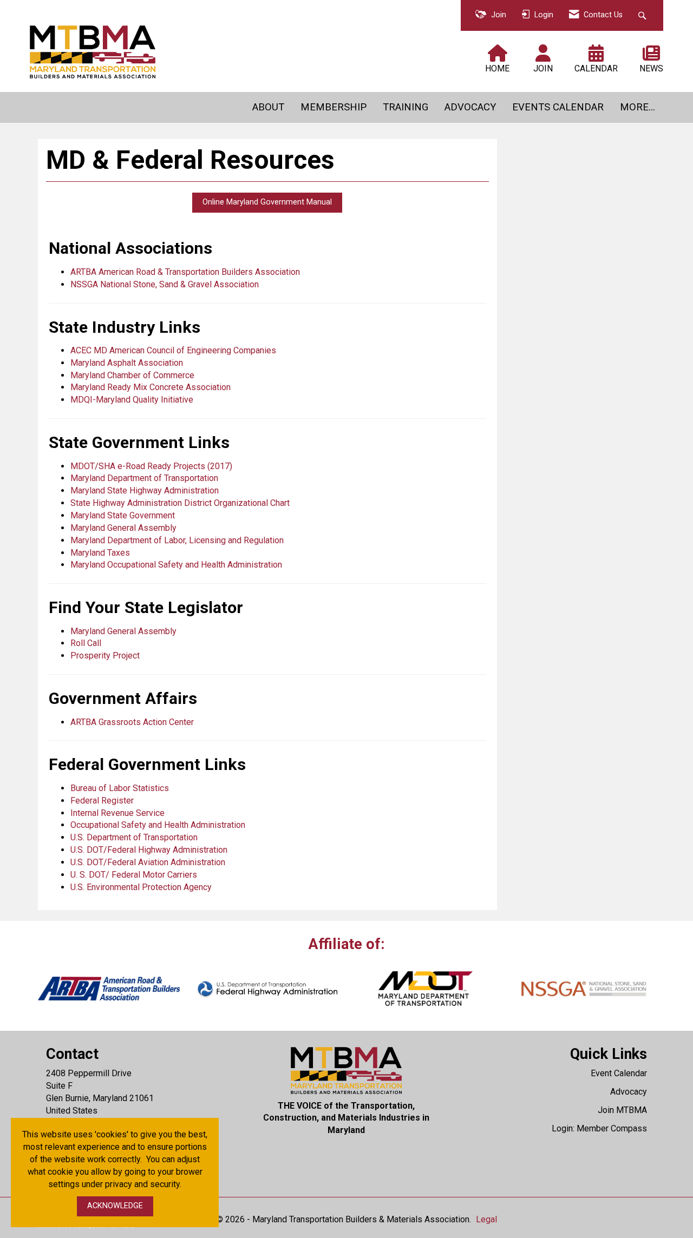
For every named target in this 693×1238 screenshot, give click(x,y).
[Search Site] (643, 15)
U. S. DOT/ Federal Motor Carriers (133, 875)
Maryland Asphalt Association (126, 363)
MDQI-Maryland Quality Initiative (131, 399)
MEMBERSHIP (333, 107)
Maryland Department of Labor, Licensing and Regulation (177, 540)
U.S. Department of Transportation (134, 837)
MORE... (637, 107)
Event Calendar (619, 1073)
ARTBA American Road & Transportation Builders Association (185, 272)
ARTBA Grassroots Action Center (132, 722)
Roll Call (85, 643)
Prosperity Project (105, 655)
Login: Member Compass (599, 1128)
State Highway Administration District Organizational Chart (180, 503)
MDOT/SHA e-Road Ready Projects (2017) (151, 466)
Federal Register (102, 800)
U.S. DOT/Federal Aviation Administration (147, 862)
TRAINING (405, 107)
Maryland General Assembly (123, 528)
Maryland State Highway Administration (144, 490)
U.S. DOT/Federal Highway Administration (148, 850)
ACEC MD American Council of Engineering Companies (173, 350)
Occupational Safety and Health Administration (157, 825)
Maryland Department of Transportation (144, 478)
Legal (486, 1219)
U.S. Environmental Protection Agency (141, 887)
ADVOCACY (470, 107)
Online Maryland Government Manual (267, 202)
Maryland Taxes (100, 553)
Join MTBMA (622, 1110)
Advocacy (628, 1091)
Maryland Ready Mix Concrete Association (150, 387)
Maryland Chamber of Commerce (132, 375)
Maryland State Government (122, 515)
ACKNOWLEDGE (115, 1205)
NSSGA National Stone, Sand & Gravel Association (164, 284)
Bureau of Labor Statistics (119, 788)
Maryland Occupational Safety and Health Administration (176, 564)
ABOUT (268, 107)
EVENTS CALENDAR (558, 107)
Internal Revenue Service (117, 813)
